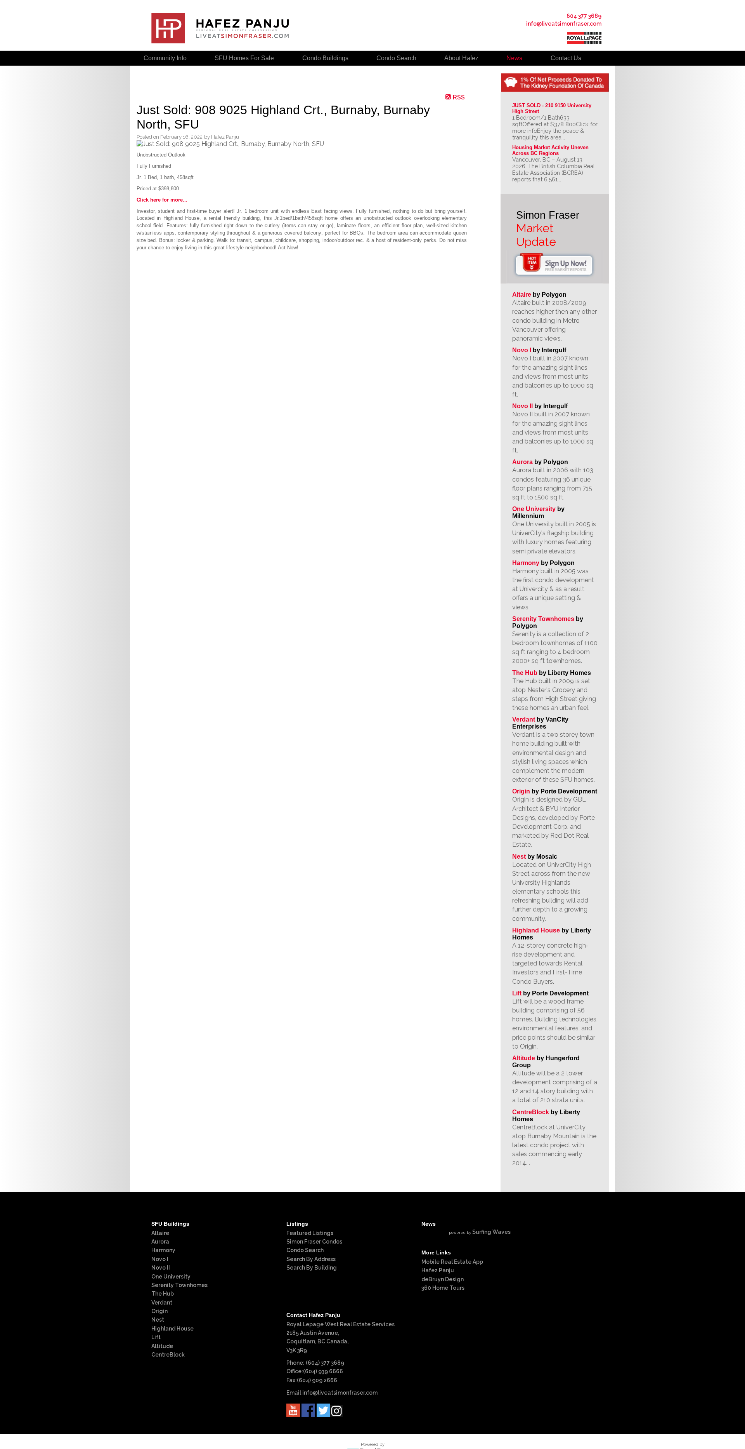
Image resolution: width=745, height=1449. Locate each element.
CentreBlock (530, 1112)
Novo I (521, 350)
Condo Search (305, 1250)
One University (534, 509)
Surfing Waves (491, 1232)
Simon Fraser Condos (314, 1242)
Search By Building (311, 1268)
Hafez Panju (437, 1270)
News (514, 58)
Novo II (522, 406)
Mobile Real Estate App (452, 1262)
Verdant (523, 719)
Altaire (522, 294)
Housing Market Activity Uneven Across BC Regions (551, 150)
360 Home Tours (442, 1288)
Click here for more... (162, 200)
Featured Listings (309, 1233)
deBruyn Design (442, 1279)
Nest (519, 856)
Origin (521, 791)
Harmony (525, 563)
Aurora (522, 462)
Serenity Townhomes (543, 619)
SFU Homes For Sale (244, 58)
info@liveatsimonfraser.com (563, 24)
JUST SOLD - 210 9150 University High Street (552, 108)
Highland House (536, 930)
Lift (517, 993)
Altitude (523, 1058)
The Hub (524, 673)
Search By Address (311, 1259)
